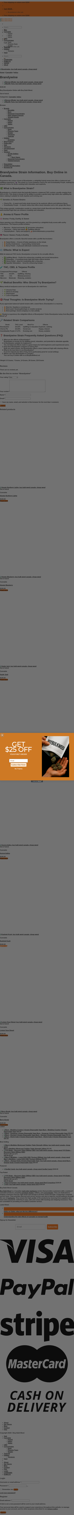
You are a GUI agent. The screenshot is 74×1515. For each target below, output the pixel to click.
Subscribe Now (18, 765)
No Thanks (18, 769)
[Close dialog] (2, 735)
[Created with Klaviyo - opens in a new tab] (37, 781)
